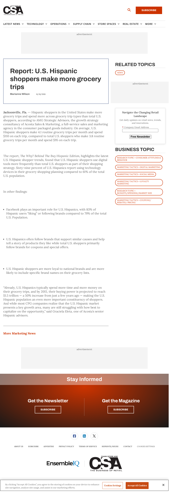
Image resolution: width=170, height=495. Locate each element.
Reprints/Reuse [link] (110, 446)
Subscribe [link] (33, 446)
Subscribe (149, 10)
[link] (74, 436)
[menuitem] (15, 24)
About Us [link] (18, 446)
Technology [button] (35, 23)
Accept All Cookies (137, 485)
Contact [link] (127, 446)
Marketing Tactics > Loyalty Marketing (133, 182)
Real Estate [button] (131, 23)
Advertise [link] (48, 446)
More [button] (149, 23)
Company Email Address (135, 127)
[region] (84, 485)
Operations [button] (58, 23)
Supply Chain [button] (82, 23)
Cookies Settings (146, 446)
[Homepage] (13, 10)
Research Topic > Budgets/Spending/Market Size (134, 192)
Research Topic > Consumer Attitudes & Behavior (139, 158)
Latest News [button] (11, 23)
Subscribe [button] (48, 409)
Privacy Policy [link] (66, 446)
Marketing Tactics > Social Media (135, 174)
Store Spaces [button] (107, 23)
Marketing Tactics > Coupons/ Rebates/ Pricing (134, 201)
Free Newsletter (140, 136)
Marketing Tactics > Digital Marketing (138, 167)
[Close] (163, 485)
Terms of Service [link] (88, 446)
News (120, 72)
